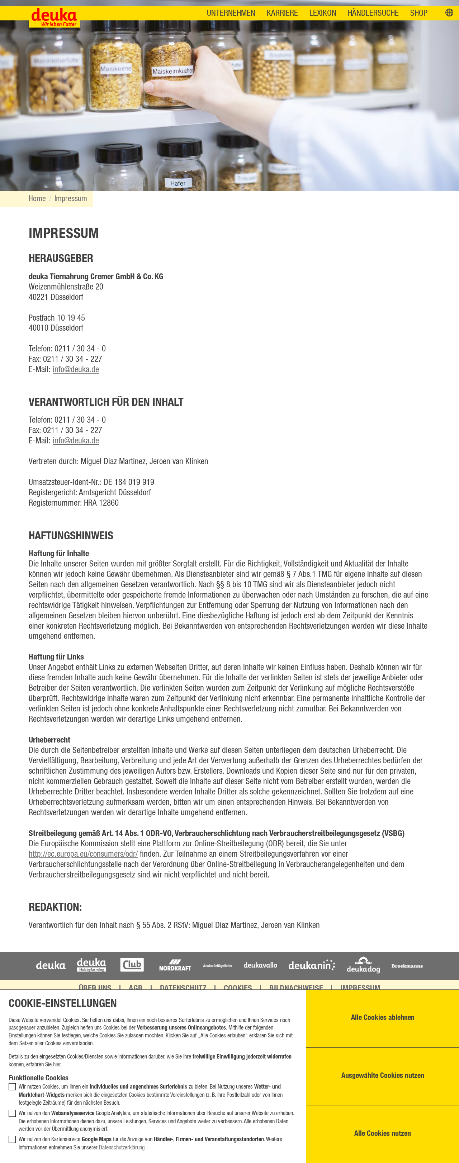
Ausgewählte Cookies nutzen (382, 1076)
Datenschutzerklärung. (122, 1147)
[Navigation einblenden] (449, 13)
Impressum (71, 199)
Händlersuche (373, 13)
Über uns (95, 989)
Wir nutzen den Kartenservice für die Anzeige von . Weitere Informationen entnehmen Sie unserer (150, 1143)
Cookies (238, 989)
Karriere (282, 13)
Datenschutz (183, 989)
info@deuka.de (76, 370)
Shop (418, 13)
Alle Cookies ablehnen (383, 1018)
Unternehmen (231, 13)
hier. (57, 1064)
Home (37, 199)
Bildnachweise (296, 989)
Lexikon (322, 13)
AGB (136, 989)
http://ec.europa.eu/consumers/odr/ (83, 854)
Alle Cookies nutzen (382, 1134)
